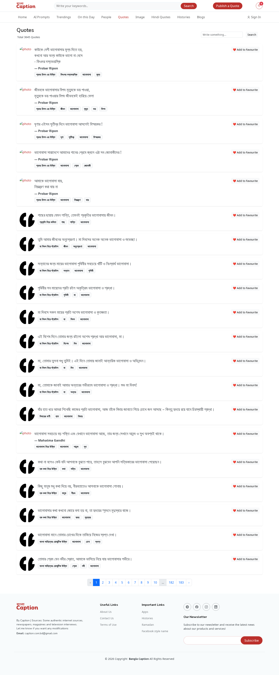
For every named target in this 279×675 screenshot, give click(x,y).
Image (140, 17)
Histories (183, 17)
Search (189, 6)
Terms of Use (108, 624)
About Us (106, 612)
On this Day (86, 17)
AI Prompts (42, 17)
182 (171, 582)
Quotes (123, 17)
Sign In (255, 17)
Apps (145, 612)
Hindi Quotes (160, 17)
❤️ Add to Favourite (245, 49)
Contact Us (107, 618)
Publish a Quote (227, 6)
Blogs (201, 17)
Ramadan (148, 624)
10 (155, 582)
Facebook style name (155, 631)
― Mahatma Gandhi (49, 440)
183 (181, 582)
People (106, 17)
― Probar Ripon (46, 68)
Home (22, 17)
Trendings (64, 17)
